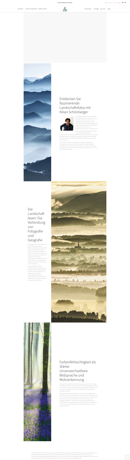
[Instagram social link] (8, 3)
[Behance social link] (9, 3)
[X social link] (6, 3)
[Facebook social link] (5, 3)
